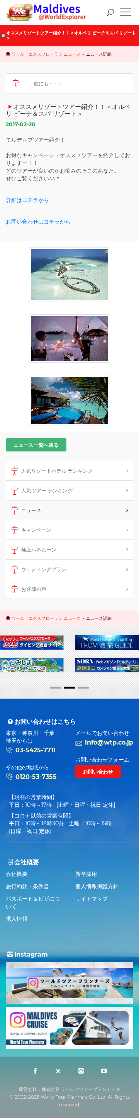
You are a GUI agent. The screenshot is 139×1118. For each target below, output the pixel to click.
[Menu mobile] (125, 13)
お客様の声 (33, 589)
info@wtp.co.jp (109, 742)
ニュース (72, 54)
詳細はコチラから (27, 200)
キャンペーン (36, 530)
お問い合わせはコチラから (38, 221)
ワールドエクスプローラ (35, 54)
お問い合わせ (98, 772)
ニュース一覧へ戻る (36, 445)
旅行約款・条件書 (27, 886)
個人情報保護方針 (97, 886)
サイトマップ (91, 898)
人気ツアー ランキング (47, 490)
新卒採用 (86, 873)
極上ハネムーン (38, 549)
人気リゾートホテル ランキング (57, 471)
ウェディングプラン (43, 569)
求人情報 (16, 918)
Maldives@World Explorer (52, 12)
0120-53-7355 (36, 776)
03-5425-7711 (35, 750)
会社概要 (16, 873)
